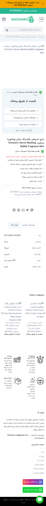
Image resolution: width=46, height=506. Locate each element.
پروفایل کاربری (39, 465)
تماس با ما (40, 460)
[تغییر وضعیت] (38, 111)
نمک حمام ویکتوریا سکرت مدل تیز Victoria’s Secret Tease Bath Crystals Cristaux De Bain (34, 328)
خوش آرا (41, 37)
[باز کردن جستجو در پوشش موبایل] (23, 29)
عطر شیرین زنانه (20, 194)
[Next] (2, 318)
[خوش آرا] (22, 19)
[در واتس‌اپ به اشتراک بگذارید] (31, 210)
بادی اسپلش (30, 194)
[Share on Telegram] (14, 210)
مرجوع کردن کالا (39, 469)
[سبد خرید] (4, 19)
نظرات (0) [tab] (14, 225)
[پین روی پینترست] (18, 210)
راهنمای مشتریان (38, 473)
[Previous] (44, 318)
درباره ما (41, 456)
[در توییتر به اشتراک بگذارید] (27, 210)
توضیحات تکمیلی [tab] (28, 225)
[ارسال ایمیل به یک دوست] (22, 210)
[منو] (41, 19)
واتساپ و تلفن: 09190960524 (23, 10)
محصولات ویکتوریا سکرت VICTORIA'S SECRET (21, 37)
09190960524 (39, 438)
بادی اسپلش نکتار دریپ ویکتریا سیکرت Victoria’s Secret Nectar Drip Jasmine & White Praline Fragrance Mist (11, 328)
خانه (42, 452)
